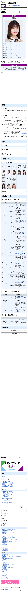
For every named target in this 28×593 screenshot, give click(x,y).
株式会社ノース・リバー (8, 537)
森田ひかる (5, 571)
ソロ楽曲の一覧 (6, 496)
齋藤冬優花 (5, 560)
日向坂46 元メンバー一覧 (7, 486)
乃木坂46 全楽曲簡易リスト (8, 491)
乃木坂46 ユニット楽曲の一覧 (9, 539)
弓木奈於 (5, 540)
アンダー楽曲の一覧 (7, 493)
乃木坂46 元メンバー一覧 (7, 482)
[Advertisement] (14, 89)
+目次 (2, 72)
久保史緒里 (5, 569)
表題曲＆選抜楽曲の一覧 (8, 492)
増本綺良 (5, 542)
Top (2, 9)
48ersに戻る (5, 578)
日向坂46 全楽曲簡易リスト (8, 502)
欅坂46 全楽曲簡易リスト (7, 498)
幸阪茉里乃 (5, 544)
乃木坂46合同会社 (7, 530)
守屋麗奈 (5, 549)
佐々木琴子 (5, 568)
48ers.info (6, 589)
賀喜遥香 (4, 566)
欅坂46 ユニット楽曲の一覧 (9, 529)
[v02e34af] (11, 195)
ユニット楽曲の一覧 (7, 495)
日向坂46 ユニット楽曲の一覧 (9, 545)
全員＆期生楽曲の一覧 (7, 494)
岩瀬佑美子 (5, 575)
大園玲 (4, 535)
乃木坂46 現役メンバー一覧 (8, 481)
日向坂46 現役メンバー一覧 (8, 485)
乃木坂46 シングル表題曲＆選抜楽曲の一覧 (11, 556)
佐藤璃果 (5, 538)
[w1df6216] (8, 327)
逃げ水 (23, 210)
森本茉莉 (5, 547)
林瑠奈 (4, 543)
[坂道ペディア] (12, 466)
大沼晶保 (5, 550)
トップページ (5, 476)
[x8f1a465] (20, 291)
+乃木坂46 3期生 (14, 333)
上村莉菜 (4, 573)
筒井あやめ (5, 555)
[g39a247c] (13, 158)
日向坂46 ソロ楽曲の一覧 (7, 567)
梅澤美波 (4, 574)
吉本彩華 (5, 533)
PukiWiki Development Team (15, 590)
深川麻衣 (4, 557)
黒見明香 (5, 548)
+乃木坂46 (14, 330)
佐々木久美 (5, 570)
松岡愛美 (5, 531)
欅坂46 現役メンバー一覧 (7, 483)
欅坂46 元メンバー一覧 (7, 484)
